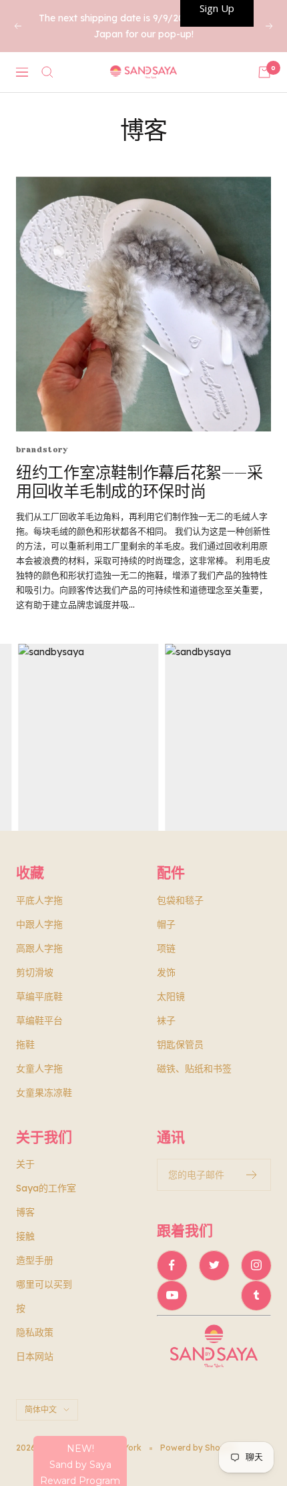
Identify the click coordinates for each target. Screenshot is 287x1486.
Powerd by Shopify (198, 1448)
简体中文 (41, 1410)
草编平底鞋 (39, 996)
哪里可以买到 (44, 1284)
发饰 (166, 972)
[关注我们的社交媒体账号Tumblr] (256, 1295)
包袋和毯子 (180, 900)
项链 (166, 948)
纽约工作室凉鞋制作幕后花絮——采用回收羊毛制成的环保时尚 (139, 482)
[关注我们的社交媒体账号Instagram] (256, 1265)
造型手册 (34, 1260)
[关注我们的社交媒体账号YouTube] (172, 1295)
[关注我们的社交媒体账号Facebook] (172, 1265)
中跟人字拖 (39, 924)
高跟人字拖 (39, 948)
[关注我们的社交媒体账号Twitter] (214, 1265)
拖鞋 (25, 1045)
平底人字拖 (39, 900)
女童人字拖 (39, 1069)
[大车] (264, 72)
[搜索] (47, 72)
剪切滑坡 (34, 972)
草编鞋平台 (39, 1020)
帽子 (166, 924)
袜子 (166, 1020)
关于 (25, 1164)
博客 (25, 1212)
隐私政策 (34, 1332)
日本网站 (34, 1356)
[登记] (252, 1174)
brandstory (42, 449)
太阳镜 (171, 996)
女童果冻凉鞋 (44, 1093)
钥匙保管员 (180, 1045)
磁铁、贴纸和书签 (194, 1069)
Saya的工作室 (46, 1188)
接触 (25, 1236)
